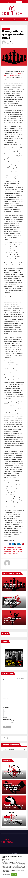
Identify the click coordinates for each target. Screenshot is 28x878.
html (13, 720)
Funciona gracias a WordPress (10, 850)
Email (5, 680)
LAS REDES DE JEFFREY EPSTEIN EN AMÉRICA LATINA (13, 601)
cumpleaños (6, 707)
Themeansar (14, 853)
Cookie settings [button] (6, 874)
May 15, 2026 (8, 823)
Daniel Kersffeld (6, 28)
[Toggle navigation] (14, 19)
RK (10, 41)
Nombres (5, 689)
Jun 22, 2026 (8, 776)
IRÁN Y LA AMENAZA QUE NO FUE (13, 585)
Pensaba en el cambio (13, 805)
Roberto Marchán (8, 783)
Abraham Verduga (8, 771)
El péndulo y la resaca (13, 773)
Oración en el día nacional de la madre (13, 820)
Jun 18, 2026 (8, 807)
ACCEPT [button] (14, 874)
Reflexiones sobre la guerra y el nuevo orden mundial (13, 787)
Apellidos (5, 698)
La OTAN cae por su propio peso (12, 619)
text (13, 722)
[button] (25, 19)
